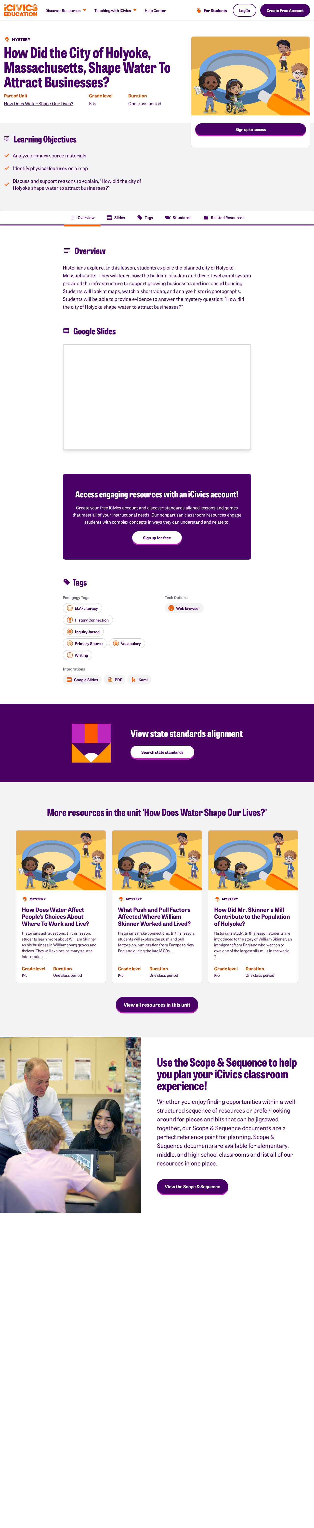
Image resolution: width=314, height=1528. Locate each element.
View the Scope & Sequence (192, 1186)
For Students (215, 10)
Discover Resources (63, 10)
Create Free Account (285, 10)
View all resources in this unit (157, 1004)
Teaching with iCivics (112, 10)
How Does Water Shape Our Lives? (38, 103)
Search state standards (162, 752)
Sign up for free (157, 537)
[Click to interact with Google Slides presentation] (157, 397)
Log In (244, 10)
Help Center (155, 10)
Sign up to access (251, 129)
